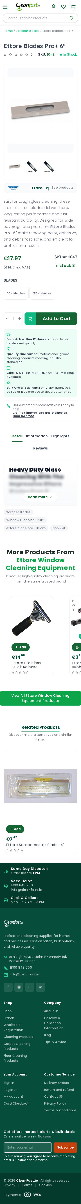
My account (13, 1096)
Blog (47, 1035)
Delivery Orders (56, 1082)
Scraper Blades (27, 31)
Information (37, 436)
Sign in (9, 1082)
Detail (17, 436)
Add (20, 647)
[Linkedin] (40, 987)
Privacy (9, 1185)
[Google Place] (29, 987)
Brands (9, 1018)
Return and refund (59, 1089)
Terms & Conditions (60, 1110)
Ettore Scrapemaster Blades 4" (35, 845)
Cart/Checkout (16, 1103)
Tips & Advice (55, 1042)
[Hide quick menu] (76, 1188)
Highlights (60, 436)
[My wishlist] (63, 7)
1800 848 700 (30, 392)
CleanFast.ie (27, 1180)
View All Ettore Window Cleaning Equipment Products (40, 698)
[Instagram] (18, 987)
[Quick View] (31, 637)
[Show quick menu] (72, 1198)
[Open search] (71, 18)
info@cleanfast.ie (24, 974)
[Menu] (5, 6)
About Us (51, 1011)
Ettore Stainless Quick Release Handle (26, 665)
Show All (59, 528)
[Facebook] (8, 987)
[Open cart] (73, 7)
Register (10, 1089)
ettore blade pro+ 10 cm (26, 528)
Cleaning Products (19, 1036)
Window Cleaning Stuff (25, 520)
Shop (8, 1011)
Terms (27, 1185)
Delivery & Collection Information (54, 1023)
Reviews (40, 448)
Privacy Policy (55, 1103)
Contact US (53, 1096)
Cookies (45, 1185)
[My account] (53, 7)
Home (8, 31)
